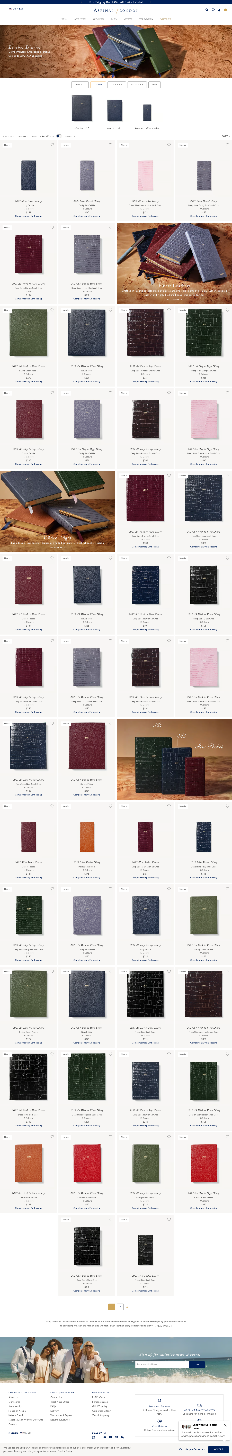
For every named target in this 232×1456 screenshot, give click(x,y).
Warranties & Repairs (61, 1415)
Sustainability (15, 1406)
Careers (12, 1424)
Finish (22, 136)
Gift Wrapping (99, 1406)
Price (68, 136)
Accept (218, 1449)
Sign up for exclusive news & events (170, 1355)
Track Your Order (59, 1402)
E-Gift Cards (98, 1397)
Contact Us (56, 1397)
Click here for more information (199, 1414)
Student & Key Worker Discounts (25, 1420)
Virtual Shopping (100, 1415)
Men (114, 20)
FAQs (53, 1406)
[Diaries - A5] (114, 108)
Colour (7, 136)
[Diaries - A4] (81, 108)
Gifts (128, 20)
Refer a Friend (15, 1415)
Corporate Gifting (101, 1411)
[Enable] (59, 136)
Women (98, 20)
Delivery (54, 1411)
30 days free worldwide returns (160, 1430)
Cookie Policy (65, 1451)
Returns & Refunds (60, 1420)
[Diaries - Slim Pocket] (147, 108)
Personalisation (43, 136)
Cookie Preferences (192, 1449)
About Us (13, 1397)
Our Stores (14, 1402)
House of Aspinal (17, 1411)
